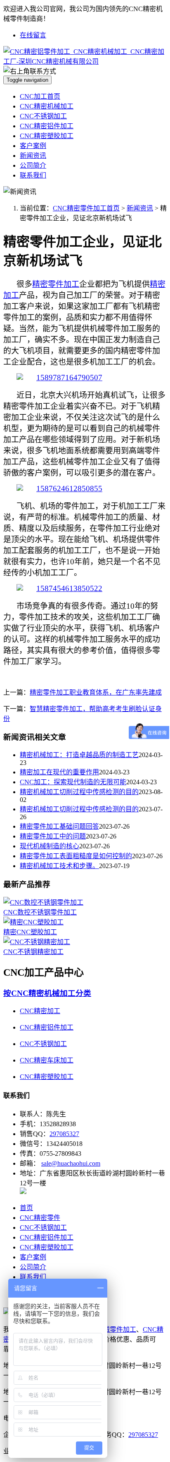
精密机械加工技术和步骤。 (59, 865)
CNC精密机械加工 (46, 106)
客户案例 (33, 145)
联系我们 (33, 175)
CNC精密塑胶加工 (46, 135)
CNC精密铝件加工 (46, 125)
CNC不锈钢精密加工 (33, 951)
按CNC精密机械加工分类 (47, 993)
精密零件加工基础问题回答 (59, 826)
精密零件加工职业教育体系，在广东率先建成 (96, 692)
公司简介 (33, 165)
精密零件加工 (55, 284)
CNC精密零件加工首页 (86, 208)
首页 (26, 1207)
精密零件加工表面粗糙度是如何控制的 (76, 855)
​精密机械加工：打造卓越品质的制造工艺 (79, 754)
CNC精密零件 (40, 1217)
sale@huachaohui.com (70, 1163)
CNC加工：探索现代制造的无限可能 (73, 781)
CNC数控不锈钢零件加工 (40, 912)
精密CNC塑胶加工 (30, 931)
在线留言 (33, 35)
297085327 (64, 1133)
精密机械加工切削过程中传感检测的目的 (79, 791)
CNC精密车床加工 (46, 1060)
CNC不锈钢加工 (43, 116)
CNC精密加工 (40, 1010)
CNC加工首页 (40, 96)
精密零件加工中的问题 (53, 836)
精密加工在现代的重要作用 (59, 772)
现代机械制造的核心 (49, 846)
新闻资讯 (33, 155)
